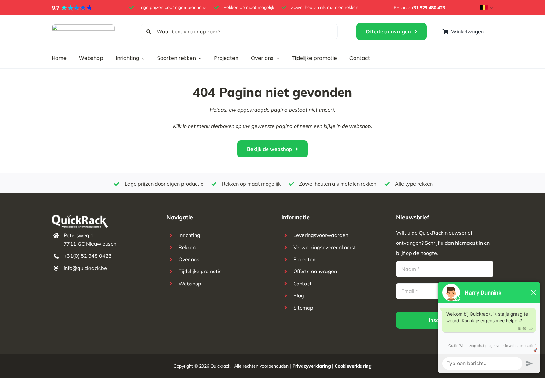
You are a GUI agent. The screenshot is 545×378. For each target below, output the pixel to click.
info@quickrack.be (85, 268)
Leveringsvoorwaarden (320, 235)
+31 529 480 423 (428, 7)
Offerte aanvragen (315, 271)
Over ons (189, 259)
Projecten (304, 259)
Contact (302, 283)
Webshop (190, 283)
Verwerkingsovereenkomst (324, 247)
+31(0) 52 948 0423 (88, 256)
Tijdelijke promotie (200, 271)
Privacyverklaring (311, 366)
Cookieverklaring (353, 366)
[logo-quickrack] (83, 27)
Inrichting (189, 235)
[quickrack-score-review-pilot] (72, 7)
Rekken (187, 247)
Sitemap (303, 308)
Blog (298, 295)
